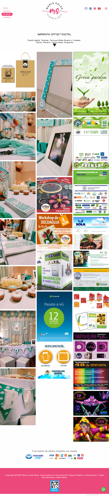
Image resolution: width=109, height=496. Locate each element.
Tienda (86, 8)
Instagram (95, 9)
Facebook (91, 9)
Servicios (6, 11)
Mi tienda (7, 14)
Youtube (99, 9)
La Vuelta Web (91, 495)
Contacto (7, 17)
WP (97, 495)
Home (5, 8)
